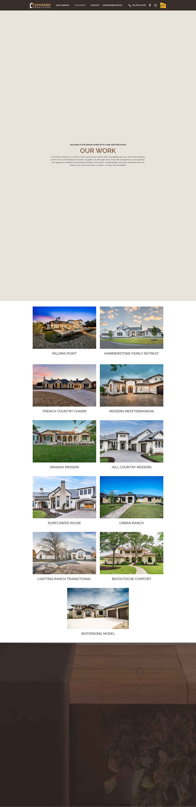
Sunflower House (64, 523)
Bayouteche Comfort (131, 579)
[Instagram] (155, 5)
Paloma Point (64, 353)
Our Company (62, 5)
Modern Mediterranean (131, 411)
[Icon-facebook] (150, 5)
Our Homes (80, 5)
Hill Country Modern (131, 467)
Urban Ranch (131, 523)
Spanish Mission (64, 467)
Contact (95, 5)
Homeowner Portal (112, 5)
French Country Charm (64, 411)
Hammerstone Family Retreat (131, 353)
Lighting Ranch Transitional (64, 579)
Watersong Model (98, 633)
